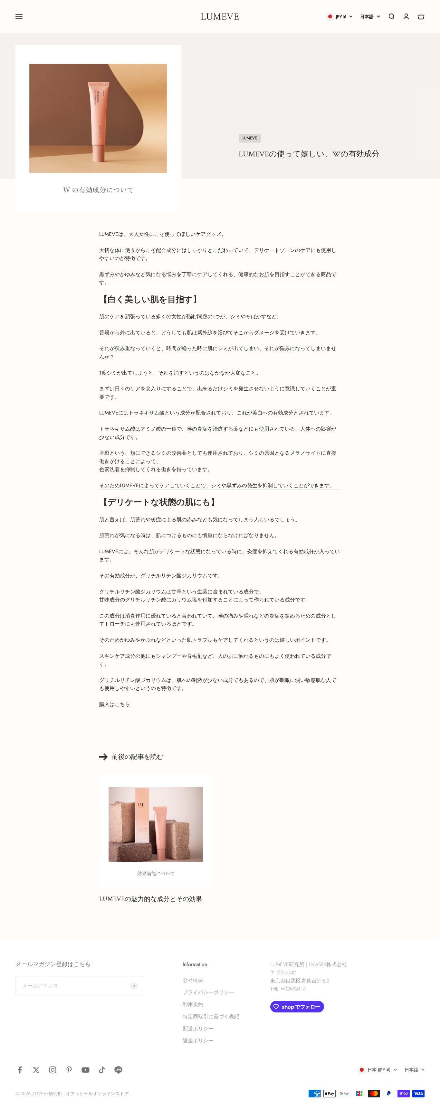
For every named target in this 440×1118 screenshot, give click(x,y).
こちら (122, 704)
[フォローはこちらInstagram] (52, 1070)
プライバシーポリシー (208, 992)
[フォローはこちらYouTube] (85, 1070)
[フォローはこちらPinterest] (69, 1070)
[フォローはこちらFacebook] (19, 1070)
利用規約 (193, 1004)
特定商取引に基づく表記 (211, 1016)
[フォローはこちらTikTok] (102, 1070)
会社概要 (193, 980)
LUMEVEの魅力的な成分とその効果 (150, 899)
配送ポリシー (198, 1028)
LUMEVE (250, 138)
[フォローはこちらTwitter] (36, 1070)
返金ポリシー (198, 1040)
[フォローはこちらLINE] (118, 1070)
